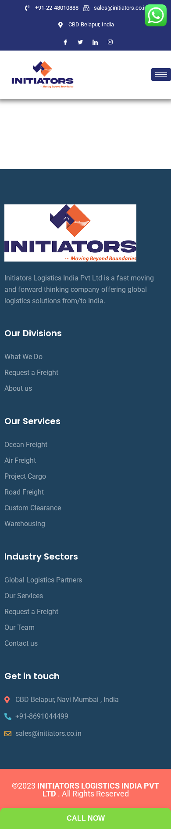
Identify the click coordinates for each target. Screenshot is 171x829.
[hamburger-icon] (161, 74)
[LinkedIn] (95, 42)
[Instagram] (110, 42)
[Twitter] (80, 42)
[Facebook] (65, 42)
